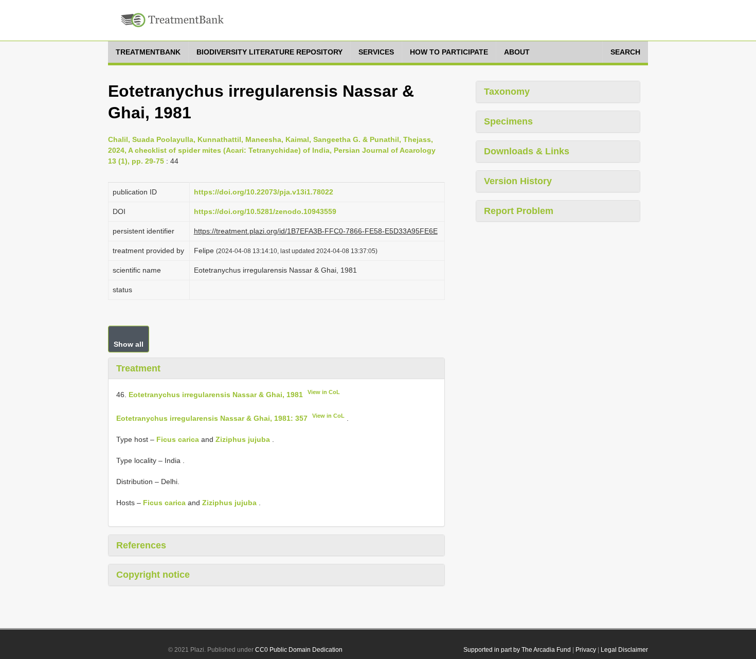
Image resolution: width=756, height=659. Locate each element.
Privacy (585, 649)
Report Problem (518, 211)
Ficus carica (177, 439)
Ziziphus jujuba (242, 439)
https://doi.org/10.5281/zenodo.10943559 (265, 211)
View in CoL (324, 392)
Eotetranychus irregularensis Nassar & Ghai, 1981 (216, 394)
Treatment (138, 368)
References (141, 545)
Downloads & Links (526, 151)
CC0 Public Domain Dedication (299, 649)
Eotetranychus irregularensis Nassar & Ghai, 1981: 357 (212, 418)
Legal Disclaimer (624, 649)
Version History (518, 181)
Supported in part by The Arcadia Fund (517, 649)
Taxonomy (507, 91)
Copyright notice (153, 574)
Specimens (508, 121)
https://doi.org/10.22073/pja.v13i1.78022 (263, 192)
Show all (128, 344)
